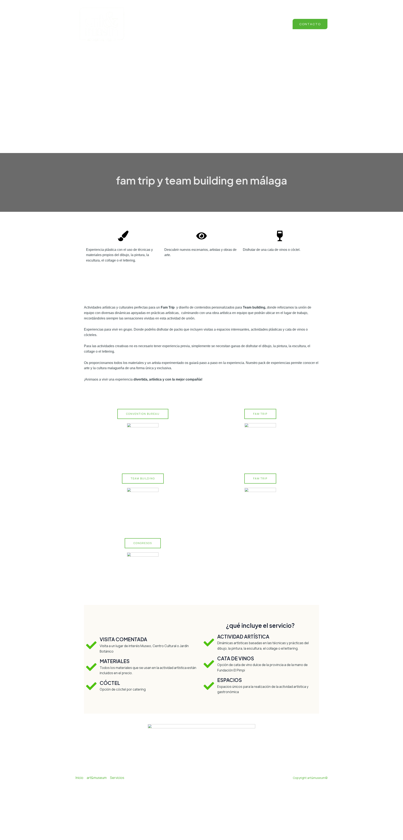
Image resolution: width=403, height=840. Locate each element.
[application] (258, 24)
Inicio (79, 777)
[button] (310, 24)
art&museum (97, 777)
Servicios (117, 777)
